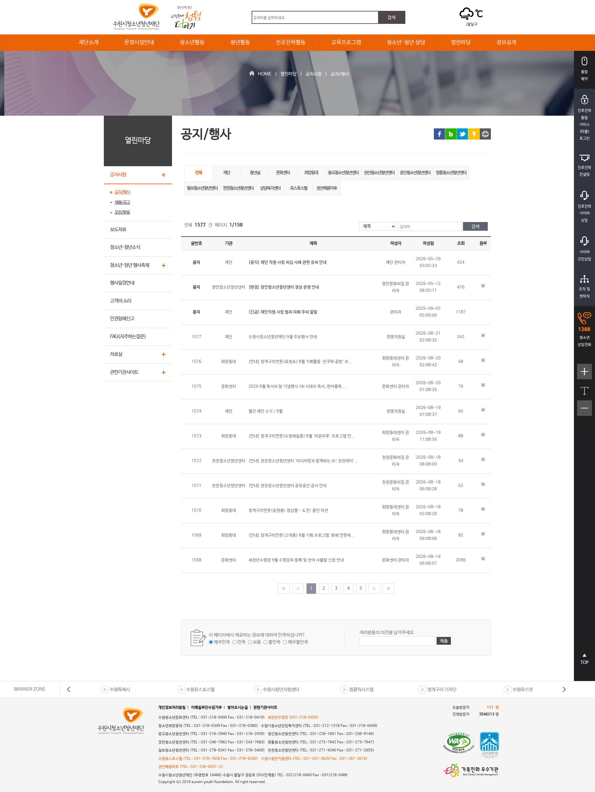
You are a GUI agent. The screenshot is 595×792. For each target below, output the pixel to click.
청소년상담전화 (584, 341)
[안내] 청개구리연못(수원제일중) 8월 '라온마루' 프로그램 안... (302, 436)
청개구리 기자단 (441, 689)
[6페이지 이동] (374, 588)
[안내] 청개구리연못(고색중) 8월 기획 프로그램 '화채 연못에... (302, 535)
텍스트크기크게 (585, 374)
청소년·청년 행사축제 (129, 265)
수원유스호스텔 (200, 689)
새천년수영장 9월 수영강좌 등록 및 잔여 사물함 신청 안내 (296, 560)
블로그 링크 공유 (450, 134)
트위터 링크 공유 (462, 134)
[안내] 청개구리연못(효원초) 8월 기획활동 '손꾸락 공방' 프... (300, 361)
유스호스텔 (298, 188)
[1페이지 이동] (298, 588)
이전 (69, 689)
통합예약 (584, 75)
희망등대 (311, 172)
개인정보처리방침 (172, 707)
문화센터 (283, 172)
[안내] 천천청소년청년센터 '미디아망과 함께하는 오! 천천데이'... (303, 461)
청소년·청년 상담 (406, 42)
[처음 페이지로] (283, 588)
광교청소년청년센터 (343, 172)
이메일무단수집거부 (206, 707)
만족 (241, 642)
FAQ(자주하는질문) (128, 337)
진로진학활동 (291, 42)
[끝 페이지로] (388, 588)
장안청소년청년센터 (415, 172)
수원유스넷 (523, 689)
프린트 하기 (485, 134)
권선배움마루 (326, 188)
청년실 (255, 172)
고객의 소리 (120, 301)
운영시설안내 (139, 42)
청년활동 (240, 42)
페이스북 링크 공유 (439, 134)
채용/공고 (122, 202)
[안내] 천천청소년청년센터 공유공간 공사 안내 (288, 485)
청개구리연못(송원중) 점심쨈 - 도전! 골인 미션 (288, 510)
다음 (564, 689)
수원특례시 (120, 689)
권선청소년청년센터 (379, 172)
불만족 (274, 642)
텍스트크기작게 (585, 411)
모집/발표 (122, 212)
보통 (257, 642)
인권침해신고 (122, 319)
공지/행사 (340, 74)
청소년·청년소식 (125, 247)
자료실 (116, 354)
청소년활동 (192, 42)
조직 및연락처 (584, 293)
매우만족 (222, 642)
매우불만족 (298, 642)
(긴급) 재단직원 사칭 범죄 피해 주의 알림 (283, 312)
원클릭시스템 (361, 689)
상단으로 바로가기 (584, 662)
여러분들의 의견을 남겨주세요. (387, 632)
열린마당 (461, 42)
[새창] (458, 745)
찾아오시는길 (237, 707)
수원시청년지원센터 (281, 689)
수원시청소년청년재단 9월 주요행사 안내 (283, 337)
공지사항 (314, 74)
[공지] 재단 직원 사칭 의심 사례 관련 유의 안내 (288, 262)
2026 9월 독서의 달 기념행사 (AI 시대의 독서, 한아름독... (297, 386)
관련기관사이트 (124, 372)
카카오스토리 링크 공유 (473, 134)
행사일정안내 (122, 283)
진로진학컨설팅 (584, 171)
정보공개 (506, 42)
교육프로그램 (346, 42)
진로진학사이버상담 (584, 213)
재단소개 (89, 42)
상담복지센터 (270, 188)
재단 (226, 172)
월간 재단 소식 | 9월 (266, 411)
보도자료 (118, 230)
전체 (198, 172)
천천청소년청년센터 (238, 188)
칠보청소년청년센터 (202, 188)
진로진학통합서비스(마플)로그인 (584, 125)
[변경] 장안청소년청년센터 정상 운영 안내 (284, 287)
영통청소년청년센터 (451, 172)
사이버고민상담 (584, 255)
